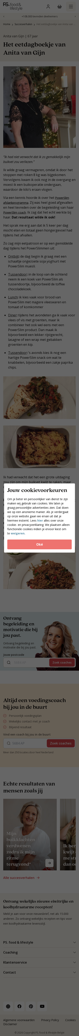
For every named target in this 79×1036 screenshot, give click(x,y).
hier (40, 520)
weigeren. (18, 533)
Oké (39, 544)
